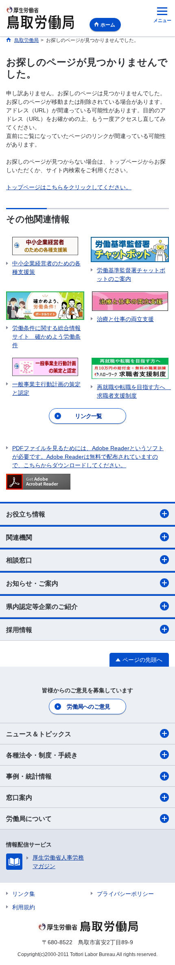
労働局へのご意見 (88, 706)
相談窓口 (19, 560)
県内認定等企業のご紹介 (42, 606)
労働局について (29, 818)
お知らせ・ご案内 (32, 583)
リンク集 (23, 894)
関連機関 (19, 537)
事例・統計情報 (29, 776)
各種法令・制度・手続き (42, 755)
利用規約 (23, 907)
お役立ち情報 (25, 514)
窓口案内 (19, 797)
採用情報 (19, 629)
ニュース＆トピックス (38, 734)
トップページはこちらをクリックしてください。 (68, 187)
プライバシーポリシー (125, 894)
